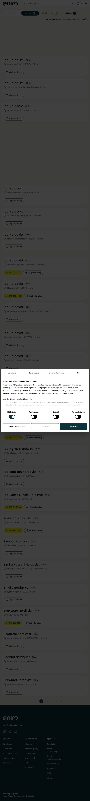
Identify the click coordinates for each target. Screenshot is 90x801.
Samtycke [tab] (12, 373)
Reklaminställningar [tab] (56, 373)
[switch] (34, 417)
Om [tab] (78, 373)
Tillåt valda (45, 427)
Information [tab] (34, 373)
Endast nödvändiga (16, 427)
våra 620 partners (16, 385)
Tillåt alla (73, 427)
